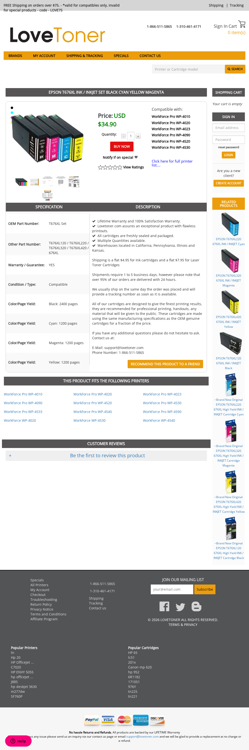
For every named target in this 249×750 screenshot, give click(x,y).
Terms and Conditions (48, 614)
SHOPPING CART (228, 92)
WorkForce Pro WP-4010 (171, 116)
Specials (121, 55)
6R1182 (134, 677)
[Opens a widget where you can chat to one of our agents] (18, 741)
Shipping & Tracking (84, 55)
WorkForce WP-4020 (20, 420)
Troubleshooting (43, 599)
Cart (233, 26)
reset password (228, 147)
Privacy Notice (41, 609)
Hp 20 (15, 657)
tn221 (132, 696)
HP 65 (132, 652)
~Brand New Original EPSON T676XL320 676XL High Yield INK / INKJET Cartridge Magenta (228, 455)
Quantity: (109, 134)
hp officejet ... (22, 677)
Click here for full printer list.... (172, 163)
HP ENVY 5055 (22, 672)
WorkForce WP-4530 (89, 420)
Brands (15, 55)
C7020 (16, 667)
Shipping (216, 5)
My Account (44, 55)
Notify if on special (118, 157)
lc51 (131, 657)
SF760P (16, 696)
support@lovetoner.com (142, 736)
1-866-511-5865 (159, 26)
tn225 (132, 691)
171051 (134, 681)
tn (12, 652)
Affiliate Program (44, 619)
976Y (132, 686)
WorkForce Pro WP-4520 (171, 141)
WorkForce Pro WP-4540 (92, 411)
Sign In (221, 26)
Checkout (37, 594)
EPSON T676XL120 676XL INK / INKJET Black (228, 363)
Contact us (150, 55)
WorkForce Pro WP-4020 (171, 123)
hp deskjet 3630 (24, 686)
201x (132, 662)
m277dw (18, 691)
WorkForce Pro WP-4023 (171, 129)
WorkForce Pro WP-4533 (23, 411)
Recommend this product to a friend (165, 364)
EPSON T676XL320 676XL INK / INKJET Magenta (228, 280)
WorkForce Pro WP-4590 (162, 411)
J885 (14, 681)
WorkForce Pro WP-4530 (171, 147)
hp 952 (133, 672)
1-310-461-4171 (188, 26)
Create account (228, 183)
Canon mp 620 (140, 667)
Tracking (237, 5)
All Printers (39, 585)
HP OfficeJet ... (22, 662)
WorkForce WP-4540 (159, 420)
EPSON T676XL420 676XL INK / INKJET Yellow (228, 322)
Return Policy (41, 604)
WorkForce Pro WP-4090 (171, 135)
